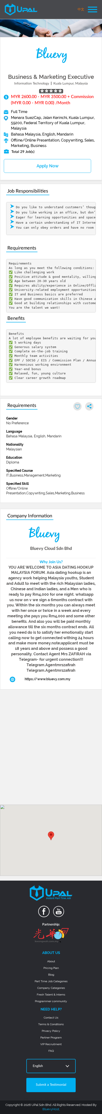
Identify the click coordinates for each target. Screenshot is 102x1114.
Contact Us (51, 1017)
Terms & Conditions (51, 1024)
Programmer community (51, 1001)
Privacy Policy (51, 1031)
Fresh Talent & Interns (51, 994)
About (51, 961)
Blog (51, 974)
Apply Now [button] (48, 165)
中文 (81, 9)
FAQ (51, 1051)
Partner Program (51, 1037)
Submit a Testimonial (51, 1084)
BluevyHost (50, 1109)
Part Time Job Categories (51, 981)
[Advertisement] (51, 749)
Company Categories (51, 988)
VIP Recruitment (51, 1044)
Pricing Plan (51, 968)
